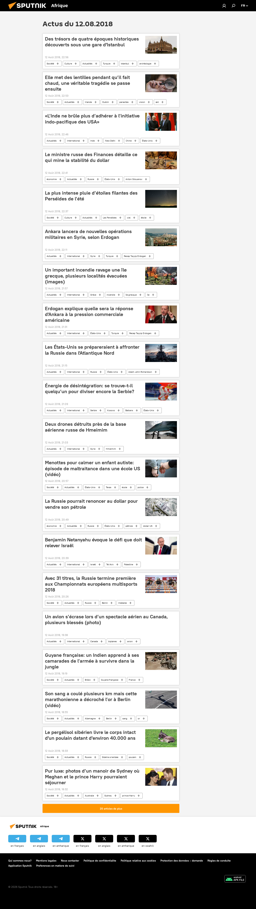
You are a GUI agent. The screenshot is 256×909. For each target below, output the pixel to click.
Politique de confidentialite (100, 860)
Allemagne (90, 718)
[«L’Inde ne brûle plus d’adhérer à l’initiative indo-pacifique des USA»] (161, 122)
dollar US (147, 525)
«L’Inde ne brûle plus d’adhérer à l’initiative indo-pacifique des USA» (92, 119)
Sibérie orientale (110, 757)
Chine (129, 140)
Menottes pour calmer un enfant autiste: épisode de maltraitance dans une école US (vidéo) (92, 468)
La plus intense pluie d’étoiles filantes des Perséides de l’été (91, 196)
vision (142, 102)
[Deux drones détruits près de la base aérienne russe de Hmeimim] (161, 430)
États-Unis (147, 140)
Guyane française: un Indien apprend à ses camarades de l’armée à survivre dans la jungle (92, 661)
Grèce (93, 294)
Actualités (87, 63)
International (73, 140)
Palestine (128, 564)
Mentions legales (46, 860)
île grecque (131, 294)
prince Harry (128, 795)
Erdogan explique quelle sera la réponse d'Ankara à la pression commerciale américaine (89, 314)
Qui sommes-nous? (19, 860)
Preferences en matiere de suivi (55, 865)
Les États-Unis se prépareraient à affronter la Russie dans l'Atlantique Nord (92, 350)
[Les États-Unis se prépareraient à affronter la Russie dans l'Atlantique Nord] (161, 353)
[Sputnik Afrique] (28, 10)
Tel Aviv (110, 564)
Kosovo (111, 410)
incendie (111, 294)
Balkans (129, 410)
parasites (124, 102)
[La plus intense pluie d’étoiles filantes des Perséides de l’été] (161, 199)
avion (130, 641)
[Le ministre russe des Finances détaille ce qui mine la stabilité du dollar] (161, 160)
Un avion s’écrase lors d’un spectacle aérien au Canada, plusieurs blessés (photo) (106, 619)
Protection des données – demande (181, 860)
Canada (94, 641)
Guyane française (109, 679)
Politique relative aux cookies (138, 860)
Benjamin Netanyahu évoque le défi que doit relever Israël (93, 543)
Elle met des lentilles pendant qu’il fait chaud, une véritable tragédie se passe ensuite (87, 83)
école (124, 487)
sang (124, 718)
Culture (68, 63)
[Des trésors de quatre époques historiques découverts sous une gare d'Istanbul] (161, 45)
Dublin (105, 102)
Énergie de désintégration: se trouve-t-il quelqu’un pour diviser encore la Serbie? (89, 388)
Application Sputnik (20, 865)
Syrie (92, 256)
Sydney (108, 795)
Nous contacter (70, 860)
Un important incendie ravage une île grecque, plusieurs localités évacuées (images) (86, 275)
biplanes (112, 641)
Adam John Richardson (140, 371)
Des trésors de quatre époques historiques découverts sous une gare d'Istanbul (92, 42)
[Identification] (224, 5)
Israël (93, 564)
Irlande (88, 102)
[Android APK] (235, 879)
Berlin (105, 602)
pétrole (129, 525)
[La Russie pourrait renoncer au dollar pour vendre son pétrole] (161, 507)
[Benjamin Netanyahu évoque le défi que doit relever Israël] (161, 546)
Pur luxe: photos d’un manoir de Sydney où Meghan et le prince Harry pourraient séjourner (92, 777)
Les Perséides (110, 217)
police (141, 487)
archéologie (145, 63)
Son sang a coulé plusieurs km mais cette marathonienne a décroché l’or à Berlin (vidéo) (91, 699)
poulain (132, 757)
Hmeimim (111, 448)
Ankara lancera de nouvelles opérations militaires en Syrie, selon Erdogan (88, 234)
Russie (91, 179)
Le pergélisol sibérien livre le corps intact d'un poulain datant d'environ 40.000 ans (90, 735)
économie (52, 179)
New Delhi (110, 140)
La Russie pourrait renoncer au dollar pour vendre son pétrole (91, 504)
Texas (108, 487)
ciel (128, 217)
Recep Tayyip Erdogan (135, 256)
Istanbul (125, 63)
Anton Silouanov (134, 179)
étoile (143, 217)
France (132, 679)
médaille (122, 602)
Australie (89, 795)
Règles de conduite (219, 860)
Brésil (88, 679)
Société (50, 63)
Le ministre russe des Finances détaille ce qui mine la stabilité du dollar (91, 157)
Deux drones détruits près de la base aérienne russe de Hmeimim (85, 427)
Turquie (106, 63)
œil (157, 102)
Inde (92, 140)
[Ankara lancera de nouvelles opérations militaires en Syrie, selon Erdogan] (161, 237)
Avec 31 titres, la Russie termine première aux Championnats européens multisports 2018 (91, 584)
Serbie (93, 410)
